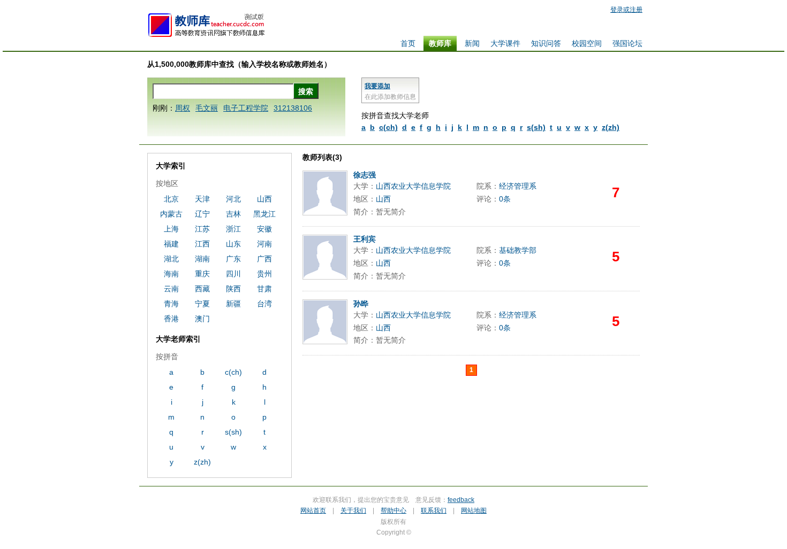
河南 (264, 243)
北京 (171, 199)
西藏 (202, 288)
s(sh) (536, 127)
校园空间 (587, 43)
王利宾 (364, 239)
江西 (202, 243)
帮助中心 (393, 510)
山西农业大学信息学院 (413, 186)
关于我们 (353, 510)
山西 (383, 199)
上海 (171, 229)
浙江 (233, 229)
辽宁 (202, 214)
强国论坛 (627, 43)
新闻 (472, 43)
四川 (233, 273)
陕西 (233, 288)
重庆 (202, 273)
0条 (505, 199)
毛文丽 (206, 108)
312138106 (293, 108)
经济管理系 (517, 186)
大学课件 (505, 43)
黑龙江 (264, 214)
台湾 (264, 303)
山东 (233, 243)
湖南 (202, 258)
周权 (182, 108)
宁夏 (202, 303)
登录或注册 (626, 9)
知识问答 (546, 43)
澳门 (202, 318)
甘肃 (264, 288)
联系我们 (434, 510)
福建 (171, 243)
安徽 (264, 229)
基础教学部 (517, 250)
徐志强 (364, 175)
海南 (171, 273)
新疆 (233, 303)
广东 (233, 258)
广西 (264, 258)
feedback (461, 500)
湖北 (171, 258)
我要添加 (377, 86)
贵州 (264, 273)
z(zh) (610, 127)
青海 (171, 303)
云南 (171, 288)
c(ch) (388, 127)
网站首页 (313, 510)
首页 (407, 43)
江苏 (202, 229)
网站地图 (474, 510)
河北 (233, 199)
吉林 (233, 214)
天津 (202, 199)
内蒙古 (171, 214)
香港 (171, 318)
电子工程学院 (245, 108)
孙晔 (360, 303)
